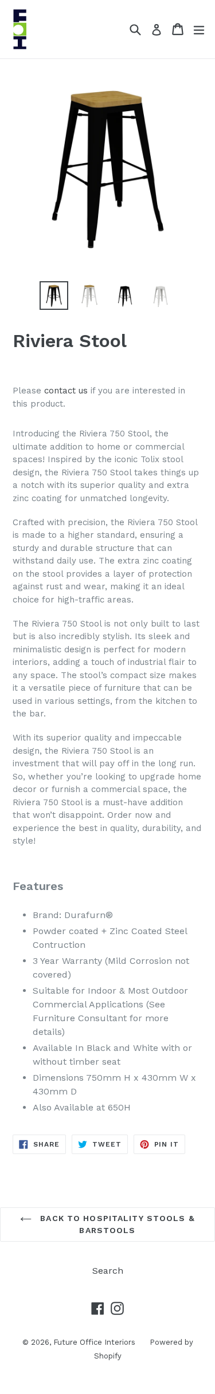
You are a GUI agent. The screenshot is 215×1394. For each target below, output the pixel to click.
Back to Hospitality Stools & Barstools (115, 1224)
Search (107, 1270)
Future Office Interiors (94, 1342)
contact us (66, 390)
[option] (54, 295)
